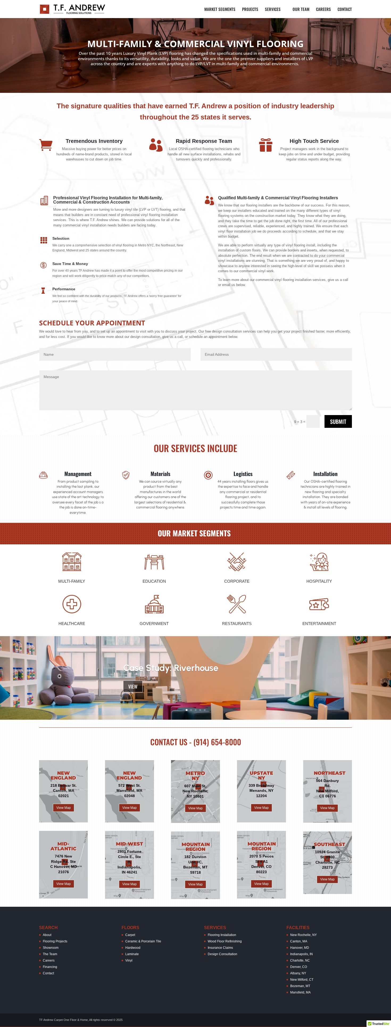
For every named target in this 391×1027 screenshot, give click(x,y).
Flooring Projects (55, 941)
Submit (338, 421)
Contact (48, 973)
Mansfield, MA (300, 992)
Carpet (130, 935)
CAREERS (323, 9)
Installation (325, 474)
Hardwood (132, 948)
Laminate (132, 954)
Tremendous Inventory (94, 141)
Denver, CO (298, 967)
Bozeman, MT (300, 986)
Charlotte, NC (300, 960)
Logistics (243, 474)
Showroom (51, 948)
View (133, 686)
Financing (50, 967)
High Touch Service (314, 141)
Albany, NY (298, 973)
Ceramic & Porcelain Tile (143, 941)
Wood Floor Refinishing (225, 941)
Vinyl (128, 960)
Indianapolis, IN (301, 954)
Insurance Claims (220, 948)
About (47, 935)
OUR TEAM (301, 9)
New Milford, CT (301, 980)
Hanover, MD (299, 948)
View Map (63, 808)
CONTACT (345, 9)
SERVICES (273, 9)
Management (77, 474)
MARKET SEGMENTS (219, 9)
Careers (49, 960)
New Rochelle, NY (303, 935)
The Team (50, 954)
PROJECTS (250, 9)
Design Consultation (222, 954)
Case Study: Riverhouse (170, 667)
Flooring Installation (222, 935)
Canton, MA (298, 941)
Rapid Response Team (204, 141)
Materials (160, 474)
